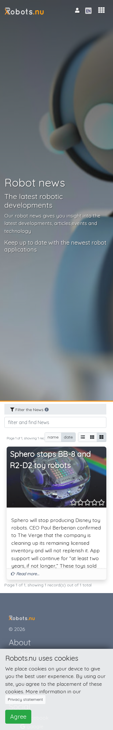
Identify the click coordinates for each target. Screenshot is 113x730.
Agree (18, 716)
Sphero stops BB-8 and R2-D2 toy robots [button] (50, 459)
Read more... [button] (27, 573)
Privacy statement (25, 699)
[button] (101, 10)
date (68, 437)
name (53, 437)
